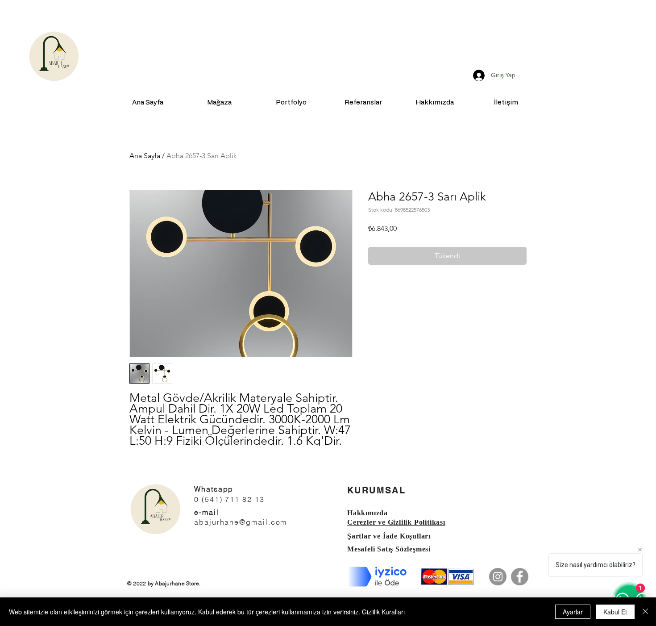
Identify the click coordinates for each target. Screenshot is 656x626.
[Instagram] (498, 576)
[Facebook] (519, 576)
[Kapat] (645, 612)
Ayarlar (573, 611)
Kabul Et (615, 611)
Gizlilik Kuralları (383, 611)
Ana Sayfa (144, 155)
